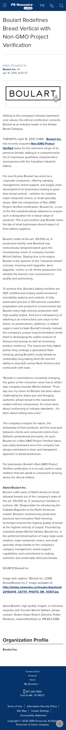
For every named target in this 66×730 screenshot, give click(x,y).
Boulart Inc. (53, 139)
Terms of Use (14, 706)
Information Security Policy (42, 706)
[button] (33, 93)
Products (32, 675)
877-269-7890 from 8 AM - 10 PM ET (32, 693)
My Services (31, 684)
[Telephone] (52, 5)
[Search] (61, 5)
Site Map (22, 711)
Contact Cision (32, 671)
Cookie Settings (40, 711)
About (33, 679)
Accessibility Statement (33, 715)
